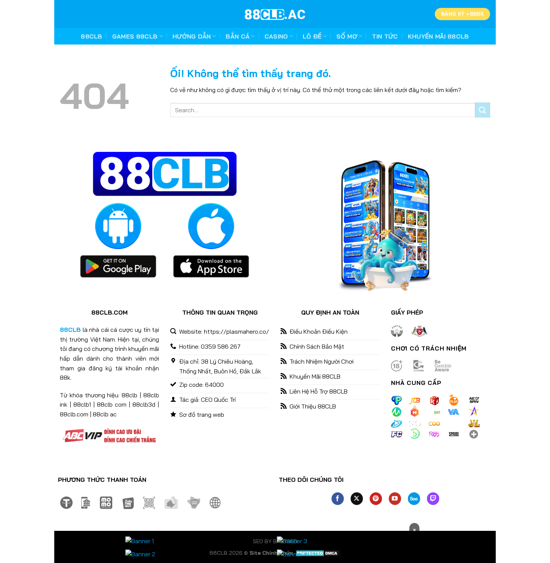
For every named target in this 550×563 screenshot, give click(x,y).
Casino (276, 36)
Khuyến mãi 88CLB (438, 36)
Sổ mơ (346, 36)
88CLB (92, 36)
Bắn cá (238, 36)
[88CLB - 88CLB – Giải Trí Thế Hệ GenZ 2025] (275, 14)
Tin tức (385, 36)
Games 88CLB (135, 36)
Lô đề (312, 36)
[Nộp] (482, 109)
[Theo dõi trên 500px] (414, 498)
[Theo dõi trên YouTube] (395, 498)
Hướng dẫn (191, 36)
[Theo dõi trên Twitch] (433, 498)
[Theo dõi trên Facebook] (337, 498)
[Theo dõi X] (357, 498)
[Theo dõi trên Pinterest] (376, 498)
